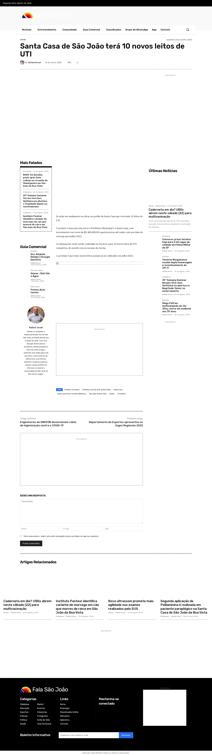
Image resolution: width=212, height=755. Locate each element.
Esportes (165, 300)
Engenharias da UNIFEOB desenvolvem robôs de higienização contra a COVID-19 (48, 424)
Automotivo (35, 287)
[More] (189, 62)
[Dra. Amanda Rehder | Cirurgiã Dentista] (24, 254)
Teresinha (121, 394)
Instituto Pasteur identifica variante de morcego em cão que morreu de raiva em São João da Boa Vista (35, 221)
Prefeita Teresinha (71, 389)
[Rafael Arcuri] (22, 62)
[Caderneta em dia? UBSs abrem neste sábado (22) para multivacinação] (170, 188)
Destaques (27, 171)
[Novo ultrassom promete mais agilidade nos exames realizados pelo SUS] (132, 581)
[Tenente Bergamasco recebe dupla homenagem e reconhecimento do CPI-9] (154, 261)
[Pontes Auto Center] (24, 290)
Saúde (23, 39)
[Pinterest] (169, 62)
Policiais (165, 257)
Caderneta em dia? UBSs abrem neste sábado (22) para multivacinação (170, 213)
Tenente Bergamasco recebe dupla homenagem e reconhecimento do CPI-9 (177, 263)
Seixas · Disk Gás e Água (40, 275)
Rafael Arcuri (34, 62)
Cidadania (27, 192)
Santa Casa (117, 389)
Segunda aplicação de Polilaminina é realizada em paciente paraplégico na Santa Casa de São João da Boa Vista (184, 606)
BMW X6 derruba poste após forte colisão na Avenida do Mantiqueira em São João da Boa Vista (35, 180)
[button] (187, 29)
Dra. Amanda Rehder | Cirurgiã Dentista (40, 257)
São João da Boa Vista (97, 394)
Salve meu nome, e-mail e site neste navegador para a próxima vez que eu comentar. (61, 536)
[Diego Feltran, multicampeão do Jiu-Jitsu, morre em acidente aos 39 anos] (154, 305)
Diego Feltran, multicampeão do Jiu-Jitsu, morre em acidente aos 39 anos (176, 307)
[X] (200, 3)
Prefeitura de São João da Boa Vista (96, 389)
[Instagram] (194, 3)
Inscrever (126, 735)
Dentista (34, 251)
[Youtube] (206, 3)
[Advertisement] (99, 191)
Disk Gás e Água (37, 270)
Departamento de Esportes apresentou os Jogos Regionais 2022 (116, 424)
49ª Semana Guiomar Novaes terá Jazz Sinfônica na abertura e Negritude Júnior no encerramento (35, 201)
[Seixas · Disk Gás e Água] (24, 274)
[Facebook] (188, 3)
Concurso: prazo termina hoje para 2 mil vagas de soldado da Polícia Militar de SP (176, 243)
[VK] (175, 62)
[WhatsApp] (182, 62)
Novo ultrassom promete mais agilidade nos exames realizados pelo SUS (131, 605)
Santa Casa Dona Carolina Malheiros (71, 394)
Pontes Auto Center (38, 291)
